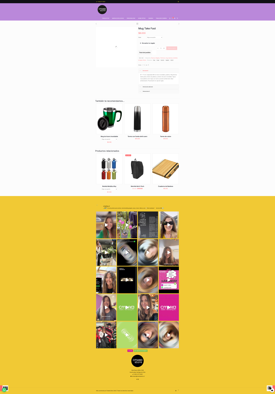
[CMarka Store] (102, 9)
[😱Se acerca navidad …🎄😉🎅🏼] (169, 252)
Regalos (158, 58)
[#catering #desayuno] (169, 280)
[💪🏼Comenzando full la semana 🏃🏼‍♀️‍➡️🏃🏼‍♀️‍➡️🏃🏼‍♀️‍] (148, 280)
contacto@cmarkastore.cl (138, 376)
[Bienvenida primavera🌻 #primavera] (169, 307)
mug (154, 60)
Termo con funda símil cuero (137, 136)
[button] (134, 29)
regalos (167, 60)
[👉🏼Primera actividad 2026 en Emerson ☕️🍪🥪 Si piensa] (106, 224)
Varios (144, 60)
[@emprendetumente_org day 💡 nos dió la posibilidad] (106, 280)
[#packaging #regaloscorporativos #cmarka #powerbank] (106, 307)
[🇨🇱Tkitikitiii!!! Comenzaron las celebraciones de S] (148, 335)
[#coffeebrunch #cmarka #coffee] (148, 252)
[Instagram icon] (178, 1)
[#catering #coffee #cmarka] (148, 307)
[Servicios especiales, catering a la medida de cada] (127, 224)
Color (139, 37)
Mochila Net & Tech (137, 186)
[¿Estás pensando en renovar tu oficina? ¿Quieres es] (127, 252)
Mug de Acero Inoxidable (109, 136)
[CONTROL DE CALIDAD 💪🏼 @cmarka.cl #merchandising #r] (127, 280)
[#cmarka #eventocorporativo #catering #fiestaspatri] (127, 335)
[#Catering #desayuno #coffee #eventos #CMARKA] (169, 335)
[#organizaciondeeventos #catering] (169, 224)
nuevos (162, 60)
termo (172, 60)
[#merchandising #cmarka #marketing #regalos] (127, 307)
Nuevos (153, 58)
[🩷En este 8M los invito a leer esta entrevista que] (148, 224)
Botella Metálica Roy (109, 186)
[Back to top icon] (178, 390)
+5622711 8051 (101, 1)
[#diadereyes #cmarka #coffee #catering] (106, 252)
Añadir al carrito (172, 48)
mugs (158, 60)
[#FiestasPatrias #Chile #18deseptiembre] (106, 335)
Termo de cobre (165, 136)
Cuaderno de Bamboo (165, 186)
